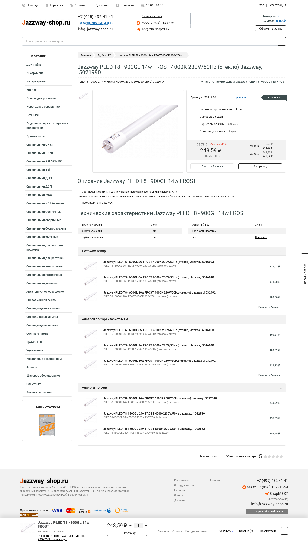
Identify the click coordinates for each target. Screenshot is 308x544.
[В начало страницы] (284, 531)
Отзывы (177, 531)
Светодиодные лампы (42, 316)
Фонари (31, 367)
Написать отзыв (208, 456)
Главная (86, 55)
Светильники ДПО (39, 178)
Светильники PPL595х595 (44, 161)
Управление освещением (44, 358)
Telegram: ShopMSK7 (155, 29)
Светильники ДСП (39, 186)
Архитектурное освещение (45, 291)
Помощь (33, 5)
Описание (163, 531)
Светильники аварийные (43, 220)
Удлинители (34, 350)
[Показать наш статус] (47, 425)
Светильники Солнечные (43, 211)
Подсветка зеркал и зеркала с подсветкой (47, 125)
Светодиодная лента (41, 300)
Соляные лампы (37, 333)
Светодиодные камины (43, 308)
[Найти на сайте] (282, 41)
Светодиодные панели (42, 325)
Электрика (33, 384)
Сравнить (225, 531)
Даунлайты (34, 64)
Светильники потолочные (44, 275)
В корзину (260, 166)
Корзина (244, 531)
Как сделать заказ (196, 531)
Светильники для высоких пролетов (44, 247)
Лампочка (261, 237)
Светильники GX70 (39, 153)
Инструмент (34, 73)
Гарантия (56, 5)
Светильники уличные (42, 283)
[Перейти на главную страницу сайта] (45, 22)
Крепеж (31, 89)
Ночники (32, 115)
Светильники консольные (44, 266)
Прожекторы (35, 136)
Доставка (102, 5)
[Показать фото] (84, 96)
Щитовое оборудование (43, 375)
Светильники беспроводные (46, 228)
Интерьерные (36, 81)
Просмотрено (268, 531)
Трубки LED (34, 342)
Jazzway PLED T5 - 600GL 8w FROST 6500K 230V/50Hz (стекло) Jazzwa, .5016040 (158, 277)
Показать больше (269, 307)
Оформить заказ (270, 28)
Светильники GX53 (39, 144)
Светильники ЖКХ (39, 195)
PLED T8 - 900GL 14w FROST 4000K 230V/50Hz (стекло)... (61, 538)
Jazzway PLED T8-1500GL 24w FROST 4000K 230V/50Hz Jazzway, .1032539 (154, 413)
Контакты (128, 5)
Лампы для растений (41, 98)
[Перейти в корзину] (258, 19)
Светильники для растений (45, 258)
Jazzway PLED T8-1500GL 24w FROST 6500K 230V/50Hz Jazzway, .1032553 (154, 429)
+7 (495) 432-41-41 (95, 16)
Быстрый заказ (212, 166)
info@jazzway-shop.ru (269, 504)
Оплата (80, 5)
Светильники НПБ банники (45, 203)
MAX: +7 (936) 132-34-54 (158, 22)
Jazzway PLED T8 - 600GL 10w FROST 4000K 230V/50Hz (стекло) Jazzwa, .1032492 (159, 292)
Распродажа (181, 480)
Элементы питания (39, 392)
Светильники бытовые (42, 237)
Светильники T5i (38, 169)
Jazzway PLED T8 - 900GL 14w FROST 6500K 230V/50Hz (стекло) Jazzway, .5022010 (160, 398)
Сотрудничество (184, 485)
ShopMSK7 (278, 493)
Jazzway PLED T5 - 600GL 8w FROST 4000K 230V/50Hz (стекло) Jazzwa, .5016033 (158, 262)
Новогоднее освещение (43, 106)
